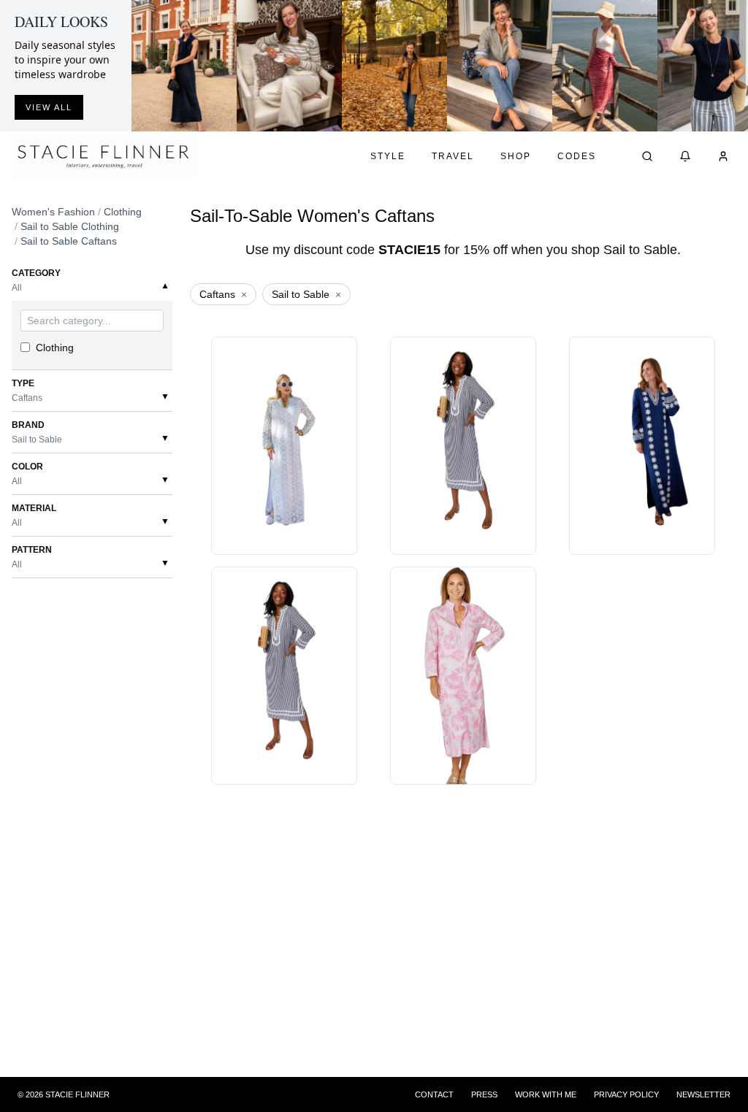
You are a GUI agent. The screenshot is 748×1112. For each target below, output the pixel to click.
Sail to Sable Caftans (68, 241)
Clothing (123, 212)
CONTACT (434, 1094)
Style (387, 156)
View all (49, 107)
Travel (453, 156)
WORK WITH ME (545, 1094)
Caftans (223, 294)
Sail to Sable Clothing (69, 226)
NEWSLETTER (703, 1094)
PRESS (484, 1094)
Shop (515, 156)
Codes (576, 156)
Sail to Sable (306, 294)
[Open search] (647, 156)
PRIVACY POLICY (626, 1094)
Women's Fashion (53, 212)
